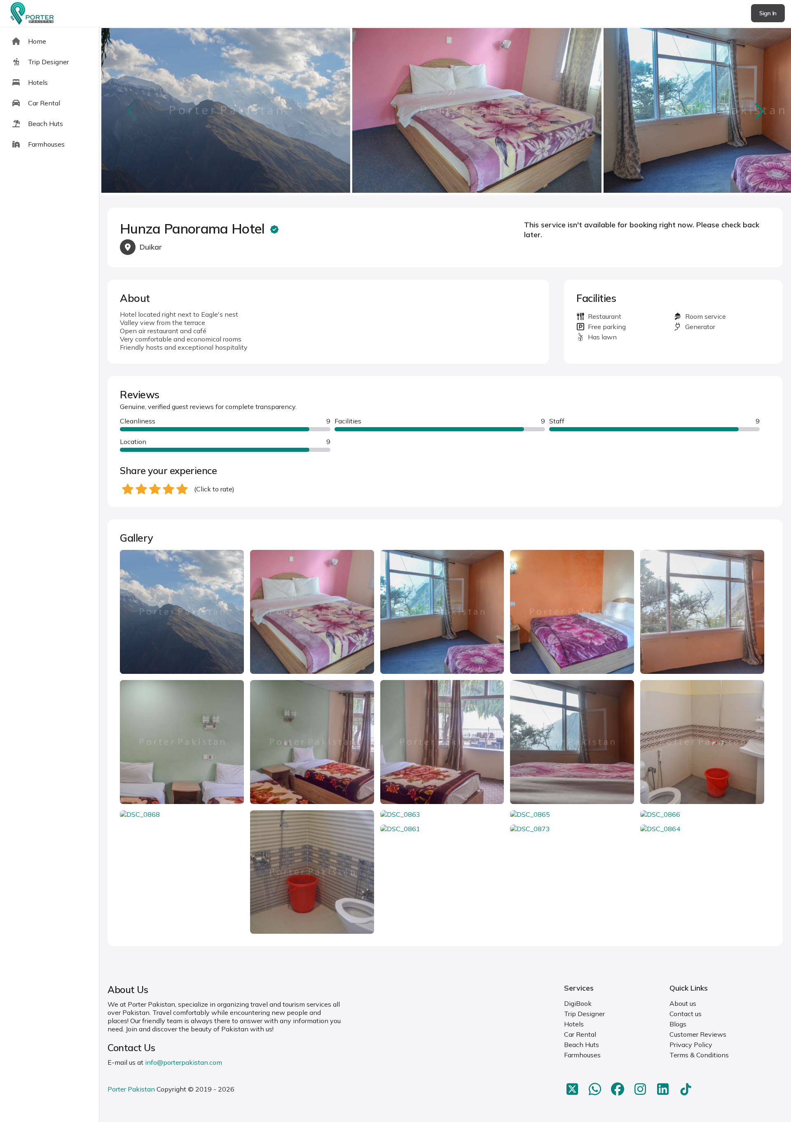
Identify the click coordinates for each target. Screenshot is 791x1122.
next (759, 111)
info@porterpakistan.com (183, 1062)
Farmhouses (582, 1055)
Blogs (677, 1024)
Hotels (574, 1024)
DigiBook (578, 1003)
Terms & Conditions (699, 1055)
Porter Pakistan (131, 1089)
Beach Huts (581, 1044)
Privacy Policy (690, 1044)
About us (682, 1003)
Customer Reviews (697, 1034)
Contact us (685, 1014)
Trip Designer (584, 1014)
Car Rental (580, 1034)
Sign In (768, 13)
